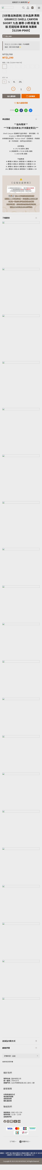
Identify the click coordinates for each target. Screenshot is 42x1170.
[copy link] (30, 110)
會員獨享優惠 (8, 1096)
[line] (16, 110)
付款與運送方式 (9, 1094)
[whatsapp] (26, 110)
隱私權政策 (8, 1101)
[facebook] (21, 110)
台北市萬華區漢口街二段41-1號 (22, 1083)
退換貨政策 (8, 1098)
